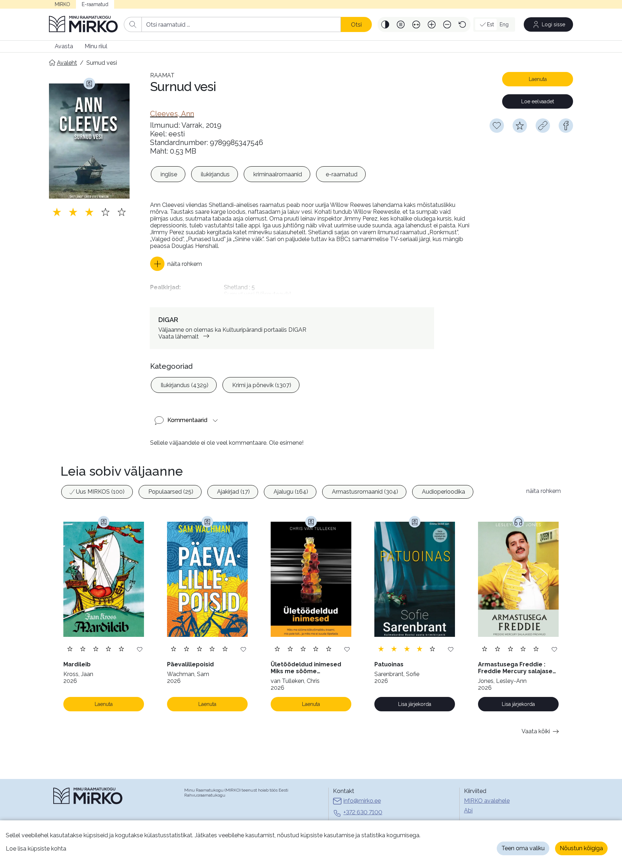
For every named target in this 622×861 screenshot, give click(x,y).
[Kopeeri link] (543, 125)
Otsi (356, 24)
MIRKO (62, 4)
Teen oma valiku (523, 848)
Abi (468, 810)
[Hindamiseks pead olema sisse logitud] (520, 125)
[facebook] (566, 125)
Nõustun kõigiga (581, 848)
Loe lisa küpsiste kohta (36, 848)
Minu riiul (96, 46)
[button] (385, 24)
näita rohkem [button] (543, 491)
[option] (168, 174)
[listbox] (258, 174)
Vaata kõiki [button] (536, 731)
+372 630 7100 (362, 812)
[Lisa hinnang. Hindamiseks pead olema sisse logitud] (89, 212)
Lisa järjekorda (414, 704)
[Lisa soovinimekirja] (140, 648)
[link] (172, 114)
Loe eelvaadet (537, 101)
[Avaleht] (83, 24)
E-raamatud (95, 4)
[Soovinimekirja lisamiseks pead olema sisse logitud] (497, 125)
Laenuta (538, 79)
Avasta (64, 46)
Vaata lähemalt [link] (178, 336)
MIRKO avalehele (487, 800)
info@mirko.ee (362, 800)
